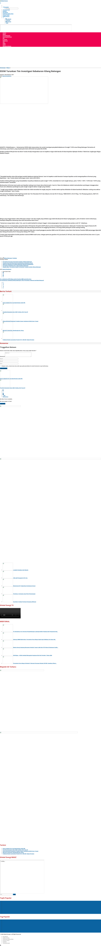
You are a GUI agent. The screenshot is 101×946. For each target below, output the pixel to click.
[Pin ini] (3, 285)
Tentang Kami (6, 943)
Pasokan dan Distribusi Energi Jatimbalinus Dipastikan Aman (18, 263)
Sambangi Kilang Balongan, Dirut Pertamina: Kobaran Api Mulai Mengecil (22, 280)
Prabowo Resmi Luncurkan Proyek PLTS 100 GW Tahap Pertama (18, 339)
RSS (7, 23)
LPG (4, 909)
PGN (4, 913)
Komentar (2, 356)
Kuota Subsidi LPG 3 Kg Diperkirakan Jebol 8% (14, 302)
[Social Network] (3, 17)
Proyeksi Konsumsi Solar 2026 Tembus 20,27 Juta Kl (15, 312)
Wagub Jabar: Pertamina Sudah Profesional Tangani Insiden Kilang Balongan (22, 267)
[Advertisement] (41, 57)
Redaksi (5, 941)
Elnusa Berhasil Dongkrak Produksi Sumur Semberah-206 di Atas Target (20, 321)
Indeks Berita (6, 937)
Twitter (8, 20)
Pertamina (5, 906)
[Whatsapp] (3, 288)
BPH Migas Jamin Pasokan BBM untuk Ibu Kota (15, 279)
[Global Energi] (4, 1)
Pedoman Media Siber (8, 939)
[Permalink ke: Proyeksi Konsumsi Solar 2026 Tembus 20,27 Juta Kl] (8, 310)
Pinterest (8, 21)
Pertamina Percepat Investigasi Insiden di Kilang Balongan (17, 261)
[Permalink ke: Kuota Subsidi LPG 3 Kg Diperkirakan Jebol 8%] (8, 301)
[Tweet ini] (3, 284)
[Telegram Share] (3, 286)
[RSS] (3, 276)
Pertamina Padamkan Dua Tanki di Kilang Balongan (15, 265)
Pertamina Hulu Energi (8, 912)
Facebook (8, 19)
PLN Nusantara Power (8, 908)
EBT (4, 905)
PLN (4, 902)
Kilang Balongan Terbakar (10, 258)
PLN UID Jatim (6, 904)
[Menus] (0, 2)
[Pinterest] (3, 275)
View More (3, 403)
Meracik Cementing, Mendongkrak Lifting (13, 330)
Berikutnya (5, 396)
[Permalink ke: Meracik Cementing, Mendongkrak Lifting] (8, 329)
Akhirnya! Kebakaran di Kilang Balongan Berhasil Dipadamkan (18, 264)
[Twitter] (3, 274)
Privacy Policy (6, 940)
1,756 (4, 395)
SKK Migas (5, 910)
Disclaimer (5, 936)
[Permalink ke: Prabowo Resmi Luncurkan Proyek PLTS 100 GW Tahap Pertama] (8, 338)
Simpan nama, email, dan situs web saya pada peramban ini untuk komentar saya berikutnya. (25, 366)
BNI (3, 901)
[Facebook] (3, 272)
